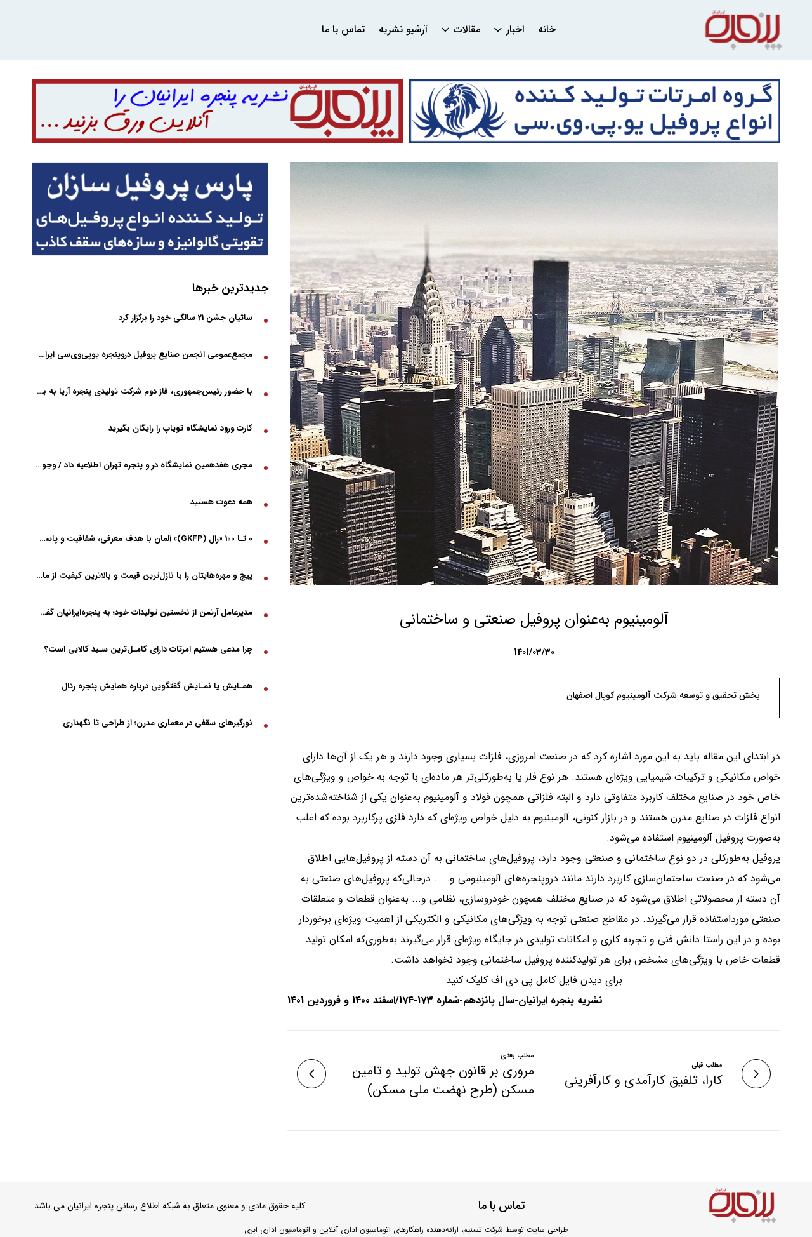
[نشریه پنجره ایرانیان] (743, 30)
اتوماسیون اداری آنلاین (355, 1230)
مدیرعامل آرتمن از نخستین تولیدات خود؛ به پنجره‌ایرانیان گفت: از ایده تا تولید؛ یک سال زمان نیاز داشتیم (143, 612)
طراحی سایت (547, 1230)
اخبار (515, 30)
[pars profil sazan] (150, 208)
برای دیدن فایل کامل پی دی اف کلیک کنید (534, 980)
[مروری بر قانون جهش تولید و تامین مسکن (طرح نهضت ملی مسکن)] (311, 1073)
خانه (547, 30)
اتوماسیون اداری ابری (277, 1230)
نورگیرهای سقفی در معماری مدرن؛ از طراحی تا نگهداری (157, 723)
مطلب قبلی (707, 1065)
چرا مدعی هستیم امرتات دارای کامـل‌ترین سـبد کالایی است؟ (148, 649)
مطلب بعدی (517, 1055)
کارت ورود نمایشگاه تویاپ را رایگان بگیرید (180, 428)
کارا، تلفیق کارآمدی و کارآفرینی (644, 1080)
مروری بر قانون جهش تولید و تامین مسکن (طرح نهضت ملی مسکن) (443, 1081)
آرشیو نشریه (403, 30)
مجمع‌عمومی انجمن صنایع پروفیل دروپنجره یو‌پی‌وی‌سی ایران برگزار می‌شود (143, 354)
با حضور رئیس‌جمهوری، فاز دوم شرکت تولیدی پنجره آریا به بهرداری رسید (143, 391)
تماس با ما (343, 30)
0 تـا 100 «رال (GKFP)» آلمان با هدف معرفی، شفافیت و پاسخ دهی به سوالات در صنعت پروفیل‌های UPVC (143, 538)
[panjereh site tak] (217, 111)
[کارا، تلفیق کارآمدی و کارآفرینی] (756, 1073)
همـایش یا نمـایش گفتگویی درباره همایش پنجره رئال (157, 686)
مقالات (467, 30)
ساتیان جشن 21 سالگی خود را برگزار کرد (185, 317)
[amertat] (594, 111)
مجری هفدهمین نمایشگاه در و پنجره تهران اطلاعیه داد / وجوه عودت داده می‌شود (143, 465)
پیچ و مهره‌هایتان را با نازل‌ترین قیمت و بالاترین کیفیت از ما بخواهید (143, 575)
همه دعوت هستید (221, 502)
